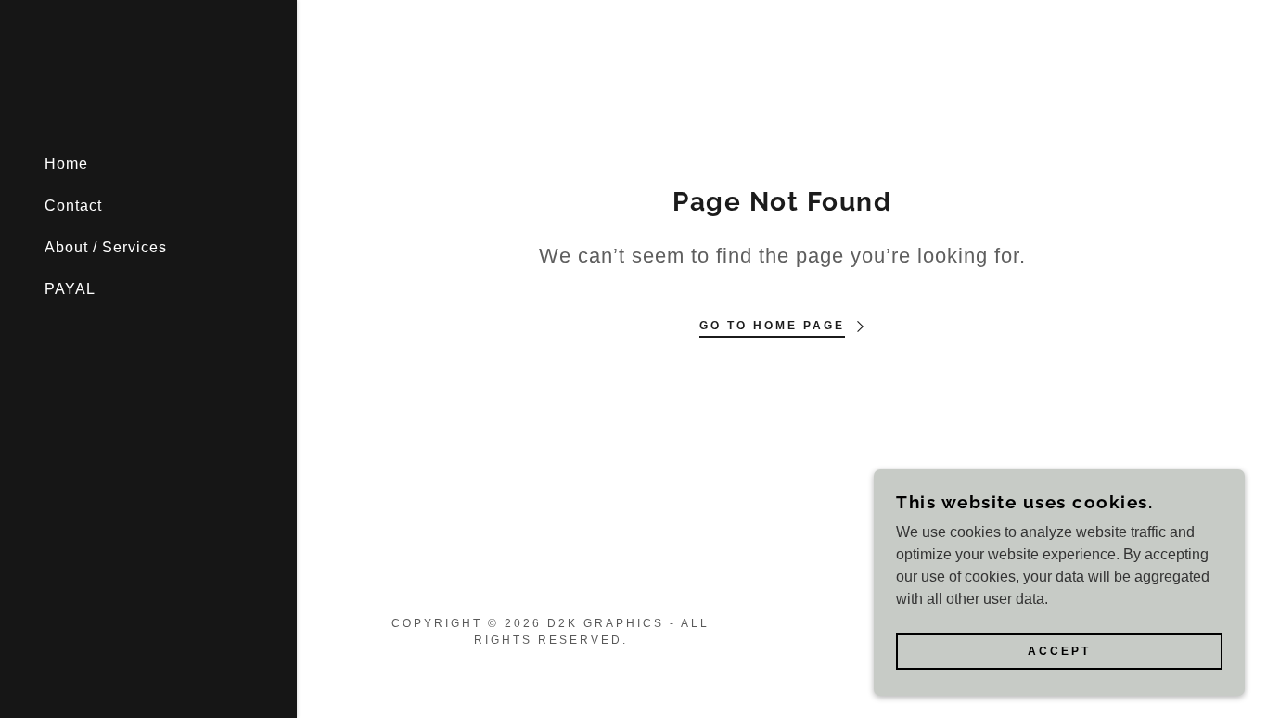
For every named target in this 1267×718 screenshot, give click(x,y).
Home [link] (66, 164)
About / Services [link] (106, 247)
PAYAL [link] (70, 289)
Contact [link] (73, 205)
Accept (1059, 651)
